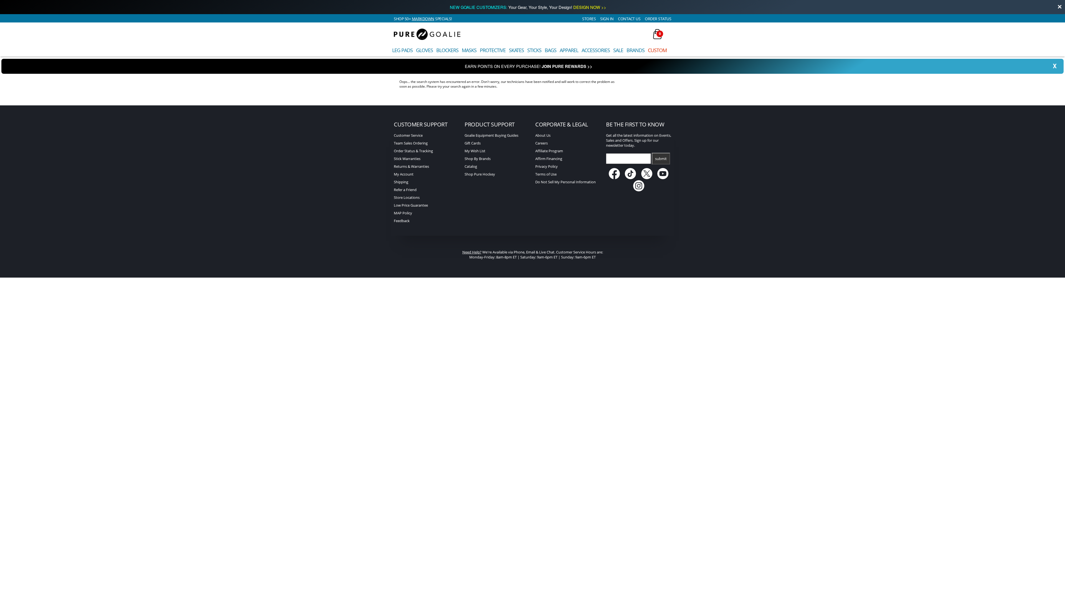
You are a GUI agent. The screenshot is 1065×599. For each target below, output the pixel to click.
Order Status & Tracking (413, 150)
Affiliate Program (549, 150)
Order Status (658, 18)
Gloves (424, 50)
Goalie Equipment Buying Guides (491, 135)
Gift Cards (473, 143)
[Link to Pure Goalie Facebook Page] (615, 177)
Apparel (569, 50)
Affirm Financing (548, 158)
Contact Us (629, 18)
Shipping (401, 181)
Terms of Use (546, 174)
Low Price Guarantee (411, 205)
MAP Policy (403, 212)
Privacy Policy (546, 166)
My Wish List (475, 150)
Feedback (402, 220)
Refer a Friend (405, 189)
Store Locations (407, 197)
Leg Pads (402, 50)
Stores (589, 18)
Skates (516, 50)
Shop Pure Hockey (480, 174)
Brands (636, 50)
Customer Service (408, 135)
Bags (550, 50)
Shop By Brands (478, 158)
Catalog (471, 166)
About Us (543, 135)
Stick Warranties (407, 158)
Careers (541, 143)
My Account (404, 174)
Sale (618, 50)
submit (661, 158)
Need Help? (471, 252)
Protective (493, 50)
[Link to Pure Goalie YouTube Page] (663, 177)
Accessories (596, 50)
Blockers (447, 50)
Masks (469, 50)
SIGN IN (607, 18)
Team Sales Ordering (411, 143)
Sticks (534, 50)
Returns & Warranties (411, 166)
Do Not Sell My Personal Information (565, 181)
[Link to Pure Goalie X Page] (647, 177)
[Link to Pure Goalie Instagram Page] (638, 189)
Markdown (423, 18)
